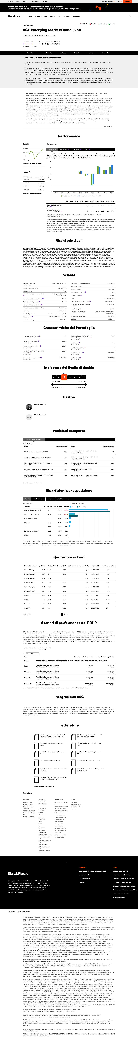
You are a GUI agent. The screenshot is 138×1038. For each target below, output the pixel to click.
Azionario (41, 812)
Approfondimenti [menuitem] (64, 16)
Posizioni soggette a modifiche (32, 483)
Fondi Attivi (41, 805)
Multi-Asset (41, 817)
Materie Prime (42, 819)
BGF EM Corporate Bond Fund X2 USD (36, 452)
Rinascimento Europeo (60, 815)
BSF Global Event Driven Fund (44, 837)
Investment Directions (59, 837)
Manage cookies (119, 897)
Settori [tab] (27, 499)
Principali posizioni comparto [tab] (34, 439)
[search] (129, 16)
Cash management (59, 812)
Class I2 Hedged (29, 582)
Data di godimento (27, 177)
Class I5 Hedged (29, 591)
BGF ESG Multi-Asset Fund (45, 834)
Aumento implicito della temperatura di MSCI (48, 931)
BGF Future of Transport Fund (44, 851)
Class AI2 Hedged (29, 570)
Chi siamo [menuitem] (28, 16)
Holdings (90, 53)
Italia (119, 1)
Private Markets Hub (59, 819)
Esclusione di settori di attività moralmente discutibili (67, 929)
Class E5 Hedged (29, 578)
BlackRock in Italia (27, 802)
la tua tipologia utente (72, 9)
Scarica (113, 24)
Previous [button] (60, 614)
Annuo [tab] (87, 149)
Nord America (42, 828)
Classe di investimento (31, 566)
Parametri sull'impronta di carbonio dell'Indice (36, 929)
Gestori (76, 53)
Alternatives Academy (76, 804)
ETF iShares (42, 810)
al (23, 654)
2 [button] (64, 614)
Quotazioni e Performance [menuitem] (45, 16)
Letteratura (106, 53)
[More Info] (68, 149)
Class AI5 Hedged (29, 574)
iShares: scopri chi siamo (29, 810)
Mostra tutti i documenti (44, 787)
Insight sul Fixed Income (60, 834)
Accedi (127, 1)
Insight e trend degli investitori (61, 806)
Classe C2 (27, 604)
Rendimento (47, 53)
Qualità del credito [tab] (63, 499)
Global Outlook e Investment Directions (61, 803)
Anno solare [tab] (52, 149)
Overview (30, 53)
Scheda (63, 53)
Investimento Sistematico (60, 828)
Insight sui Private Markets (61, 830)
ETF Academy (74, 802)
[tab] (34, 154)
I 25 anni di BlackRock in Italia (29, 813)
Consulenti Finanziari (107, 1)
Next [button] (66, 614)
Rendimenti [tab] (51, 144)
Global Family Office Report (61, 810)
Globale (40, 821)
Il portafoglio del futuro (59, 826)
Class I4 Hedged (29, 587)
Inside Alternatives (59, 821)
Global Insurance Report (60, 808)
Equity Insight (58, 832)
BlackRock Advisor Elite (28, 816)
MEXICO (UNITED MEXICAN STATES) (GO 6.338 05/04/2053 (84, 451)
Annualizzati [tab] (63, 149)
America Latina (42, 832)
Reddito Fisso (42, 814)
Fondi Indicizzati (42, 808)
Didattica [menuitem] (76, 16)
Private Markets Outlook (60, 817)
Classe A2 (27, 595)
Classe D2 (27, 608)
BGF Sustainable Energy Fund (44, 847)
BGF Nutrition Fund (43, 844)
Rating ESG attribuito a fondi (104, 927)
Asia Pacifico (42, 830)
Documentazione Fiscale (76, 806)
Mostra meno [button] (108, 126)
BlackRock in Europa (28, 804)
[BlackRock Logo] (18, 874)
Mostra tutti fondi (42, 803)
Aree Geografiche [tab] (38, 499)
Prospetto (104, 24)
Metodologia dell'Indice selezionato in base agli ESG (99, 929)
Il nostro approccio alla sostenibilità (28, 807)
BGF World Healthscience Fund (45, 841)
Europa (40, 823)
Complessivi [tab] (76, 149)
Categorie (27, 506)
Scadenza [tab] (50, 499)
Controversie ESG (28, 931)
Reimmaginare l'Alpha (59, 823)
